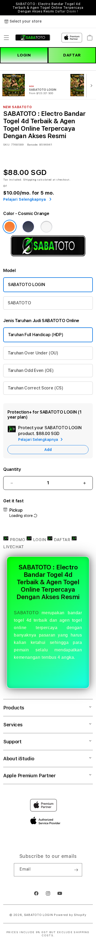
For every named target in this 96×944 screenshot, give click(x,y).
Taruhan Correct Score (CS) (35, 387)
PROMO (17, 539)
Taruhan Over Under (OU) (33, 352)
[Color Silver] (46, 226)
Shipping (30, 179)
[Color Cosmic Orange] (9, 226)
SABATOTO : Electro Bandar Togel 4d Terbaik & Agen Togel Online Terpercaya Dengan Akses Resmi (48, 7)
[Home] (32, 37)
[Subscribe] (76, 869)
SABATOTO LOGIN (26, 284)
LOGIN (24, 55)
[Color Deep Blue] (28, 226)
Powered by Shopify (70, 915)
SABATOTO (19, 302)
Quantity (12, 469)
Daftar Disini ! (66, 11)
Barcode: (32, 144)
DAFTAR (72, 55)
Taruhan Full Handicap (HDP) (35, 334)
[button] (6, 37)
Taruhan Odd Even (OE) (31, 370)
